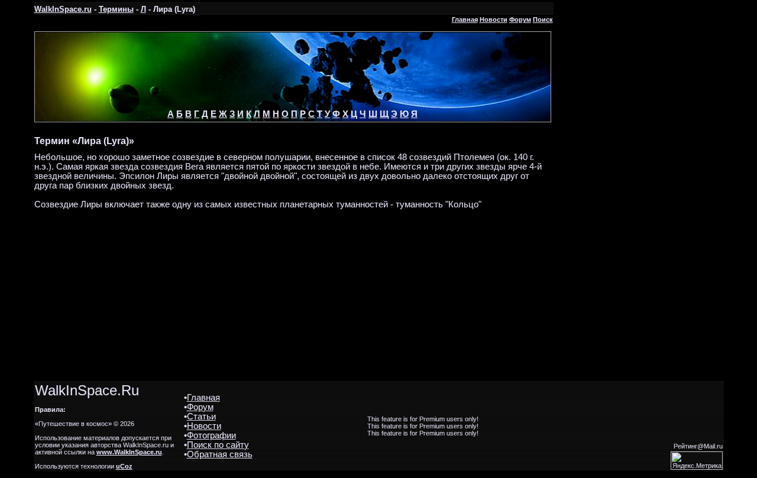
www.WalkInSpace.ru (129, 452)
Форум (520, 19)
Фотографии (211, 435)
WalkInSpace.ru (63, 9)
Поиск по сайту (218, 445)
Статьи (201, 416)
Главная (465, 19)
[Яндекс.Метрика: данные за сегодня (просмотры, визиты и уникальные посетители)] (697, 460)
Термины (116, 9)
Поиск (543, 19)
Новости (493, 19)
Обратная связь (220, 454)
